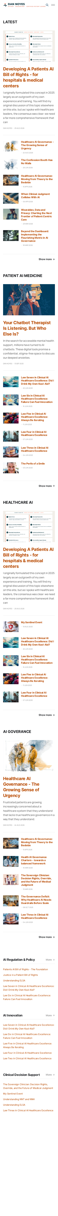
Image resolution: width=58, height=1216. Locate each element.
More (49, 959)
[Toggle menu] (53, 5)
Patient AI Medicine (22, 275)
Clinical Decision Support (21, 1075)
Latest (10, 22)
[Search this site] (47, 5)
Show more (45, 259)
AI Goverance (17, 731)
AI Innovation (12, 1015)
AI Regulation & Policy (19, 960)
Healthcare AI (18, 502)
